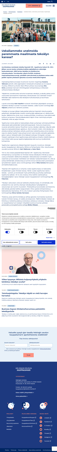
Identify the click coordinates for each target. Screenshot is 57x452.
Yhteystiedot (10, 417)
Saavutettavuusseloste (35, 450)
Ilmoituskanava (47, 450)
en (8, 1)
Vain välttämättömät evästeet (10, 242)
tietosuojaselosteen (45, 348)
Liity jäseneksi (33, 5)
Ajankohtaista (12, 11)
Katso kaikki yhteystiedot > (25, 392)
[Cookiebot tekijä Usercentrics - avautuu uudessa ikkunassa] (48, 208)
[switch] (21, 232)
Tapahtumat (11, 305)
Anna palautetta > (21, 396)
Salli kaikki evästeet (46, 242)
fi (4, 1)
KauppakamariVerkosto (28, 423)
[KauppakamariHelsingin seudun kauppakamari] (8, 5)
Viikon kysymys (13, 276)
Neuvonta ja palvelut (13, 423)
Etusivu (5, 11)
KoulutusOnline (26, 426)
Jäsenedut (10, 426)
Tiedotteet (19, 11)
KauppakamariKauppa (28, 417)
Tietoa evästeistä (22, 450)
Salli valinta (28, 242)
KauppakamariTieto (27, 420)
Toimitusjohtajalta (13, 290)
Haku (48, 1)
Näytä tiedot (49, 237)
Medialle (9, 429)
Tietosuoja (13, 450)
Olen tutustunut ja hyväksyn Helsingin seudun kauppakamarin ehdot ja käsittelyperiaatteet (27, 349)
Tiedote (16, 45)
